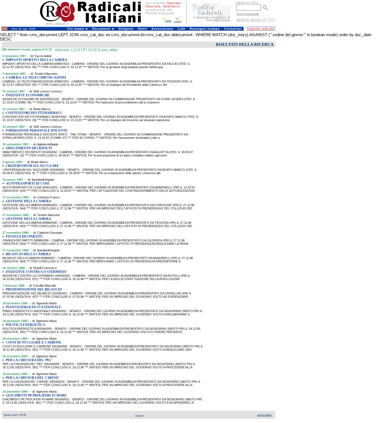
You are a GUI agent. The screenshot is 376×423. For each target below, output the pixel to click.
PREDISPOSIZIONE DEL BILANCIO (34, 289)
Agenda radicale (261, 28)
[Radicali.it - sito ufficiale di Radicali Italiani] (94, 24)
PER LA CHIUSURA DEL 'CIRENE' (32, 378)
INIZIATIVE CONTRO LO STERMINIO (36, 272)
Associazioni (162, 28)
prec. (66, 49)
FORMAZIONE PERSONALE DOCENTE (36, 130)
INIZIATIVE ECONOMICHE (28, 95)
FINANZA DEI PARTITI (24, 236)
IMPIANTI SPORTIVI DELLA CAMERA (36, 60)
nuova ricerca (264, 414)
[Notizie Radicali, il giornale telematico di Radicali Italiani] (212, 24)
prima (58, 49)
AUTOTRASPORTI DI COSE (28, 183)
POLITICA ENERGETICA (25, 325)
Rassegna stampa (205, 28)
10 (95, 49)
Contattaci (233, 28)
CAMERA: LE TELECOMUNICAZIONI (36, 77)
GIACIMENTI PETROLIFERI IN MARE (36, 395)
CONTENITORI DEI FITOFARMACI (34, 113)
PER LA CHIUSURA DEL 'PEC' (29, 360)
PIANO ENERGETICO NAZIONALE (33, 307)
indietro (139, 415)
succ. (105, 49)
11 (98, 49)
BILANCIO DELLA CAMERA (28, 254)
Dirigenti (126, 28)
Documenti (102, 28)
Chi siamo (76, 28)
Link (181, 28)
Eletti (142, 28)
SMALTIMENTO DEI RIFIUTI (29, 148)
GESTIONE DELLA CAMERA (28, 201)
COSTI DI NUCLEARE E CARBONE (33, 342)
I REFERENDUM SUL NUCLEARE (32, 166)
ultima (113, 49)
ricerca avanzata (247, 13)
